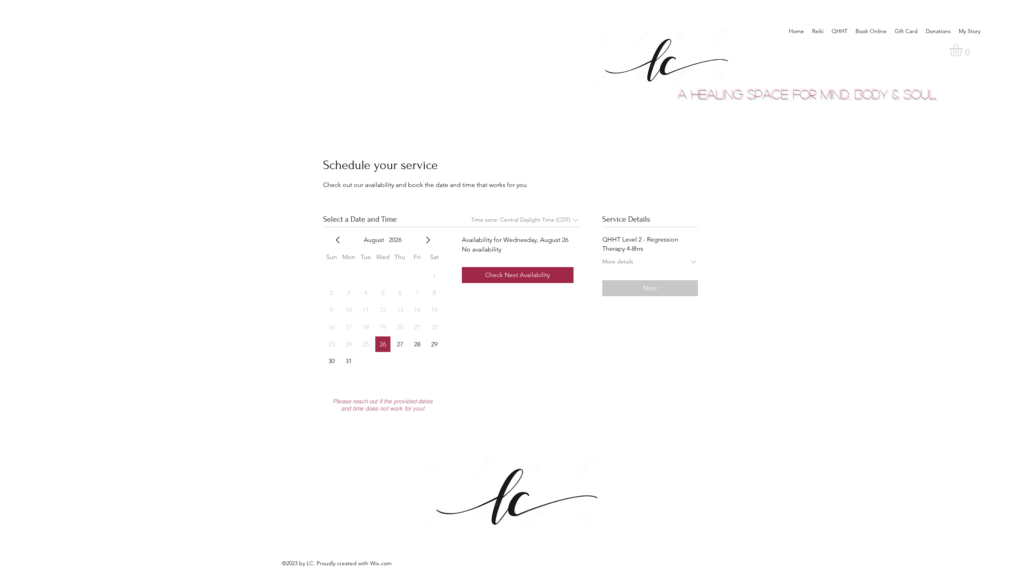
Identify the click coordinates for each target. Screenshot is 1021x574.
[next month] (428, 240)
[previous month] (338, 240)
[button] (963, 49)
